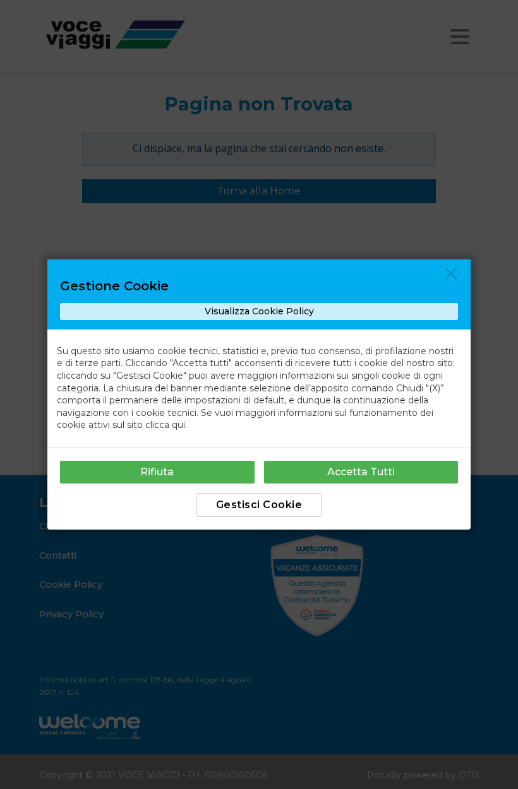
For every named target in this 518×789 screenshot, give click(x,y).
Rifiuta (157, 472)
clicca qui (165, 424)
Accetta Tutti (361, 472)
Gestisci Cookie (259, 505)
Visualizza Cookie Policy (259, 311)
